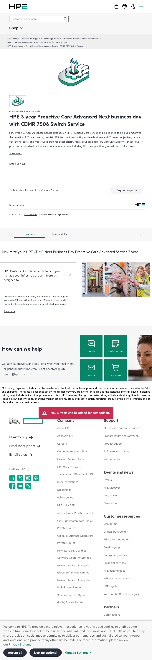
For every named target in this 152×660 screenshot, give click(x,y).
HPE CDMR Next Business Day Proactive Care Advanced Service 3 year (37, 42)
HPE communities (114, 570)
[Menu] (141, 6)
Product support (115, 350)
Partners (111, 607)
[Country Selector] (124, 6)
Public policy (65, 497)
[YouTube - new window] (20, 486)
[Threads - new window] (36, 478)
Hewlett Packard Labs (70, 459)
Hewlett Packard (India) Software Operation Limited (74, 554)
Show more (15, 153)
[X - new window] (20, 478)
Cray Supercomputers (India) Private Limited (75, 524)
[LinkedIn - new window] (12, 478)
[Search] (65, 19)
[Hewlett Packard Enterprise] (18, 6)
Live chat (91, 350)
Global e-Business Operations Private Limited (75, 539)
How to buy (115, 375)
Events (108, 480)
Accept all (15, 652)
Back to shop (13, 38)
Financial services (115, 563)
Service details (16, 204)
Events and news (118, 472)
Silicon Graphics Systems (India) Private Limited (73, 599)
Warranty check (113, 459)
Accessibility (65, 436)
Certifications (112, 614)
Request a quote (126, 190)
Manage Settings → (78, 652)
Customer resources (122, 516)
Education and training (118, 539)
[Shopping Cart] (116, 6)
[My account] (132, 6)
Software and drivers (116, 451)
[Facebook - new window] (12, 486)
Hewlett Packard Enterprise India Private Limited (73, 584)
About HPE (63, 428)
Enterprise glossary (115, 555)
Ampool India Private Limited (75, 513)
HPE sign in (111, 586)
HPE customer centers (117, 578)
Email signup (112, 547)
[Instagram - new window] (28, 478)
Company (65, 420)
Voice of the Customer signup (122, 594)
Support (111, 420)
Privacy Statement (21, 644)
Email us (91, 375)
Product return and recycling (121, 436)
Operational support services (121, 428)
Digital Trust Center (116, 531)
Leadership (64, 489)
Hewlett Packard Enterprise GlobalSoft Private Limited (73, 569)
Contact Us (110, 524)
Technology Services (52, 38)
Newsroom (110, 503)
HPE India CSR (66, 505)
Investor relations (67, 482)
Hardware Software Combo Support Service (82, 38)
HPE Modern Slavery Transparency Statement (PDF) (76, 470)
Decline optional (45, 652)
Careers (62, 443)
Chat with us (30, 214)
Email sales (18, 454)
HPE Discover (112, 487)
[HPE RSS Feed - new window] (28, 486)
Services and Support (31, 38)
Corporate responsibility (72, 451)
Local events (111, 495)
